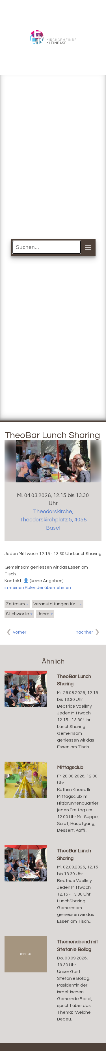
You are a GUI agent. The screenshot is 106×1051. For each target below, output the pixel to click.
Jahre (43, 614)
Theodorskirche (53, 520)
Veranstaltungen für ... (56, 604)
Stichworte (17, 614)
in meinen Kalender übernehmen (38, 587)
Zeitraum (15, 604)
